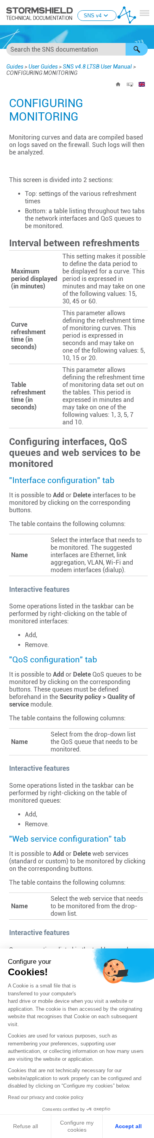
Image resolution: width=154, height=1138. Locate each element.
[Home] (118, 84)
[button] (137, 49)
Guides (14, 66)
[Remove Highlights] (130, 84)
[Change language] (141, 84)
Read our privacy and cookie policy (45, 1097)
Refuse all (25, 1126)
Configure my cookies (77, 1126)
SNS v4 (92, 16)
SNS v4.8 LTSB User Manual (97, 66)
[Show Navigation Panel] (144, 13)
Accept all (128, 1126)
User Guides (43, 66)
